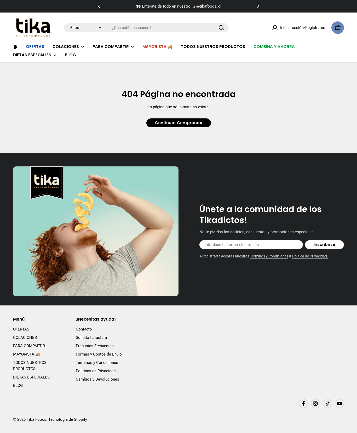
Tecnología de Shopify (67, 419)
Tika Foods (36, 419)
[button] (99, 6)
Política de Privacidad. (310, 256)
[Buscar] (221, 28)
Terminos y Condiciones (269, 256)
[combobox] (146, 27)
